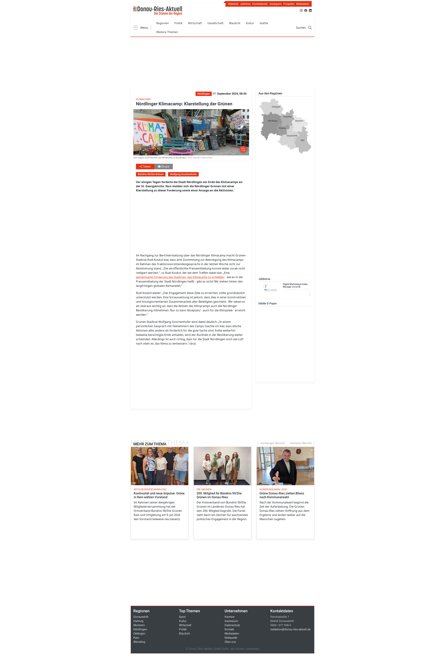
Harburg (138, 621)
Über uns (230, 642)
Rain (136, 638)
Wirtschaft (195, 23)
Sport (182, 617)
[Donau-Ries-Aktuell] (157, 11)
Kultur (250, 23)
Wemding (139, 642)
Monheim (139, 625)
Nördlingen (140, 629)
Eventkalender (260, 3)
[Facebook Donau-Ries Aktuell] (305, 10)
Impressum (231, 621)
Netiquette (231, 638)
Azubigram (275, 3)
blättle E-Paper (267, 303)
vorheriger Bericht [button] (273, 443)
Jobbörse (245, 3)
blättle (264, 23)
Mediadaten (302, 3)
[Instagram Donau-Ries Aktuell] (301, 10)
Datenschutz (232, 625)
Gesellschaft (215, 23)
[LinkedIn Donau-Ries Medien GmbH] (310, 10)
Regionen (162, 23)
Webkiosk (233, 3)
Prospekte (288, 3)
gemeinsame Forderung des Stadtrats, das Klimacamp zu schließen (180, 277)
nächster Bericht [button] (301, 443)
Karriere (229, 617)
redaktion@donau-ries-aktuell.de (290, 629)
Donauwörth (140, 617)
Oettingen (139, 633)
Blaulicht (234, 23)
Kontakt (229, 629)
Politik (178, 23)
